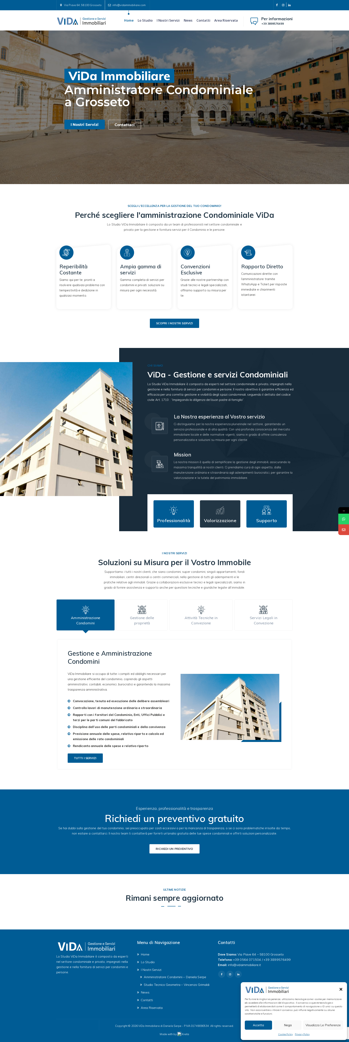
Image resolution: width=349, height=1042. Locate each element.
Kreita (185, 1034)
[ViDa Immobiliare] (81, 20)
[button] (341, 989)
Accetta (258, 1025)
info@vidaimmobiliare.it (244, 965)
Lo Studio (145, 20)
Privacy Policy (302, 1034)
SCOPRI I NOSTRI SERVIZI (174, 323)
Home (129, 20)
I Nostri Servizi (168, 20)
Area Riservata (226, 20)
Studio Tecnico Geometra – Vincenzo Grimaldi (176, 985)
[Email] (343, 529)
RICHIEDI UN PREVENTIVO (174, 849)
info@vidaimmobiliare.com (129, 5)
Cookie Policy (285, 1034)
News (188, 20)
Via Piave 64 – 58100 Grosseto (261, 954)
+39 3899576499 (272, 23)
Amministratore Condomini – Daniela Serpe (175, 977)
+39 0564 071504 (247, 960)
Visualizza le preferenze (323, 1025)
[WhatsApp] (343, 519)
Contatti (203, 20)
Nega (288, 1025)
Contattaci (125, 125)
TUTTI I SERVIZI (85, 758)
